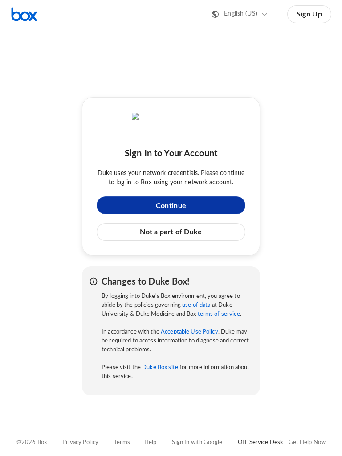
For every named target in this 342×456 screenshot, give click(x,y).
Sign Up (309, 14)
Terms (122, 442)
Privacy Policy (80, 442)
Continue (171, 205)
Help (150, 442)
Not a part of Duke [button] (171, 232)
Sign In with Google (197, 442)
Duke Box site (160, 367)
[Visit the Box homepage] (24, 14)
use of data (196, 305)
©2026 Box (31, 442)
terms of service (219, 314)
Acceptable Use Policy (189, 332)
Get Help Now (307, 442)
